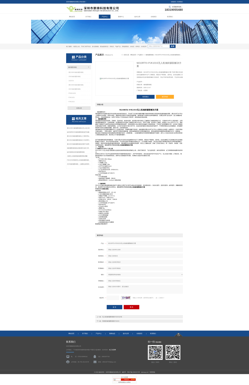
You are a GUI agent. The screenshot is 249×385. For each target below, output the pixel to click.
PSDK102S (72, 93)
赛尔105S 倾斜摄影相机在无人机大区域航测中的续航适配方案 (79, 128)
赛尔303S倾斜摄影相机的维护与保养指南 (79, 144)
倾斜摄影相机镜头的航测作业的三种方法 (79, 148)
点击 (88, 67)
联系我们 (180, 2)
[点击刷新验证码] (126, 297)
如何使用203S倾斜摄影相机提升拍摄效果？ (79, 132)
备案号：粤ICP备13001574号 (131, 372)
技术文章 (137, 16)
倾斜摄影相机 (72, 67)
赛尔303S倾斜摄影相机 (76, 85)
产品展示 (140, 55)
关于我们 (88, 16)
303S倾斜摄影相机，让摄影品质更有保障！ (79, 164)
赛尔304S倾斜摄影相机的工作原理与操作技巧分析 (79, 140)
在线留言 (173, 2)
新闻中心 (121, 16)
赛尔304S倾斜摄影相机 (76, 72)
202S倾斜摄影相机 (75, 89)
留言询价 (165, 97)
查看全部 (79, 108)
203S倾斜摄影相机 (75, 76)
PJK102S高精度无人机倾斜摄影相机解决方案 (79, 160)
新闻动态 (112, 333)
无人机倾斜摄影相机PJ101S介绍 (112, 317)
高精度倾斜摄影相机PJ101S (110, 321)
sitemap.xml (144, 372)
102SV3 (71, 80)
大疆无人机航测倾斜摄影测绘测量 (77, 156)
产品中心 (105, 16)
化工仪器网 (112, 349)
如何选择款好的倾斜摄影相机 (76, 152)
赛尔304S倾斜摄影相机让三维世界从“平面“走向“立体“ (79, 136)
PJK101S (72, 101)
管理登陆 (152, 372)
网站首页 (72, 16)
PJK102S (72, 97)
